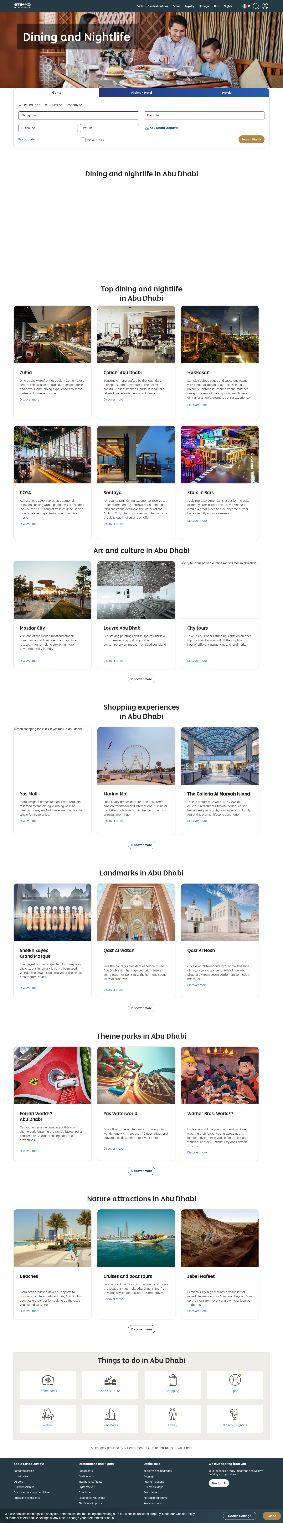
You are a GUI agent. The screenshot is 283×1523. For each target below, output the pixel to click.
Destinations (86, 1476)
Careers (18, 1481)
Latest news (21, 1476)
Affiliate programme (155, 1498)
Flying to (153, 115)
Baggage (149, 1476)
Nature (48, 1425)
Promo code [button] (26, 139)
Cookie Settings (239, 1516)
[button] (246, 6)
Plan (216, 6)
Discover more (29, 399)
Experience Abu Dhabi (92, 1498)
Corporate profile (24, 1471)
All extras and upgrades (158, 1471)
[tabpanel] (141, 122)
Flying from (29, 115)
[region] (141, 1516)
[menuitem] (140, 6)
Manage (204, 6)
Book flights (86, 1471)
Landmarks (110, 1425)
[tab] (56, 92)
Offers (176, 6)
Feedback (219, 1483)
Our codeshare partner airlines (32, 1492)
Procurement (151, 1492)
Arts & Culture (110, 1391)
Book (140, 6)
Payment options (154, 1481)
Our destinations (157, 6)
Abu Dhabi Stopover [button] (164, 128)
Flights (228, 6)
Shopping (172, 1391)
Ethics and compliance (27, 1498)
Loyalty (189, 6)
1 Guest (53, 105)
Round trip (31, 105)
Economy (72, 105)
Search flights (251, 139)
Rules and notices (154, 1503)
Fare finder (85, 1492)
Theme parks (48, 1391)
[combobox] (30, 105)
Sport (235, 1391)
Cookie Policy (185, 1513)
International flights (90, 1481)
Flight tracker (87, 1487)
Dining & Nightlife (235, 1425)
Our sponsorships (24, 1487)
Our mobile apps (153, 1487)
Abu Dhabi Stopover (90, 1503)
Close (272, 1516)
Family (172, 1425)
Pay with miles (95, 139)
